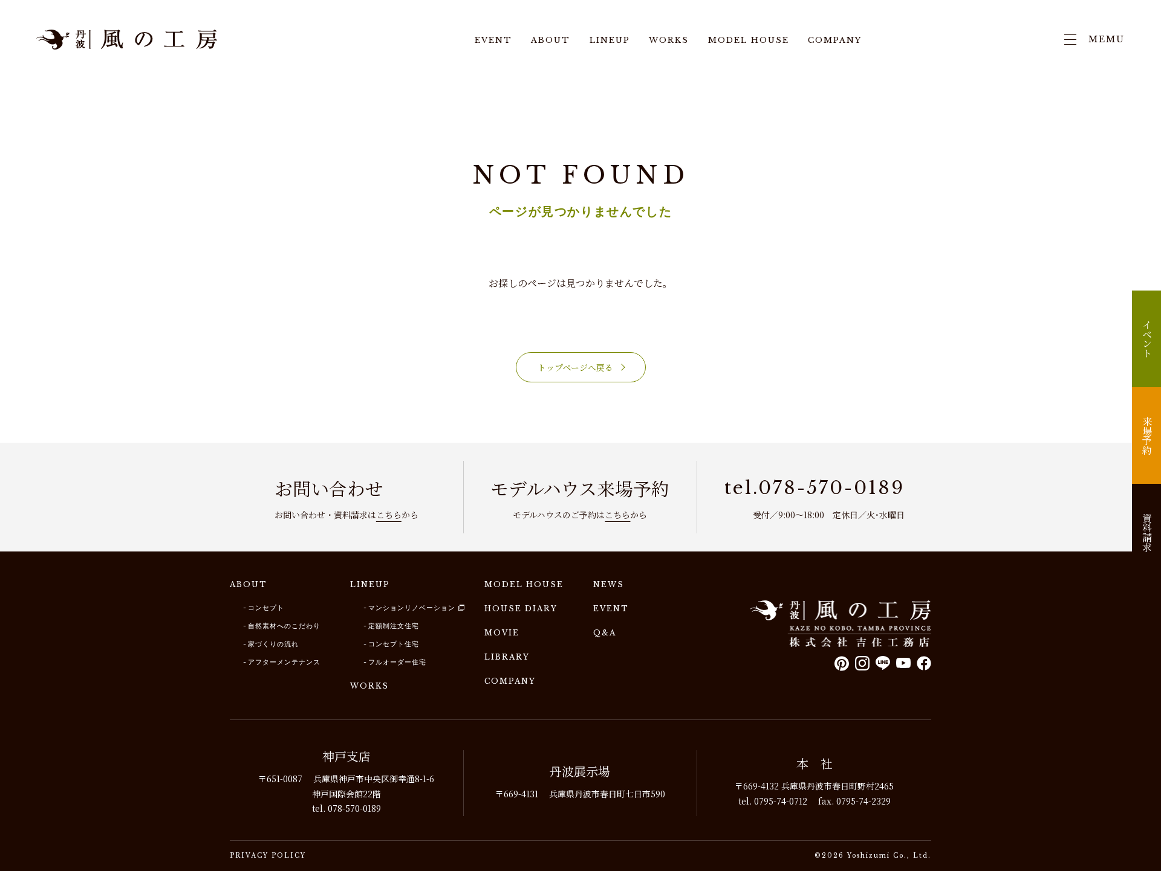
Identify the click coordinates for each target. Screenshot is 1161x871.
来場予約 (1147, 435)
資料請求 (1147, 532)
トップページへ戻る (575, 367)
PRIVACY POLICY (268, 856)
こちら (389, 515)
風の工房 (840, 623)
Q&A (604, 632)
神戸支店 (346, 756)
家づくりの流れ (273, 644)
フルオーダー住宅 (397, 662)
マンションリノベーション (411, 607)
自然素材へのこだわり (284, 626)
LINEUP (610, 40)
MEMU (1106, 39)
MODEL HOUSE (748, 40)
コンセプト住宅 (393, 644)
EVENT (493, 40)
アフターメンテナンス (284, 662)
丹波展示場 (580, 771)
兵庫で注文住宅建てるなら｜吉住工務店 (127, 40)
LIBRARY (507, 656)
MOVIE (501, 632)
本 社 (814, 763)
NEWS (608, 584)
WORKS (669, 40)
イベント (1147, 339)
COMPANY (835, 40)
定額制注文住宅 (393, 626)
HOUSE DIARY (521, 608)
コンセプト (266, 607)
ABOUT (550, 40)
